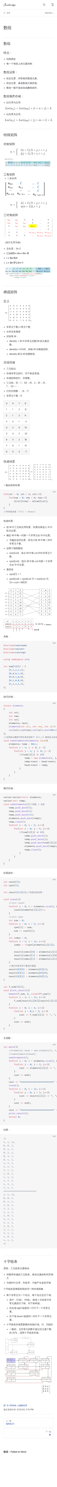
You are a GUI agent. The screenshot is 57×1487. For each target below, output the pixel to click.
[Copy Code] (52, 494)
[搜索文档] (44, 5)
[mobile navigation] (52, 4)
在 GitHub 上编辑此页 (17, 1405)
